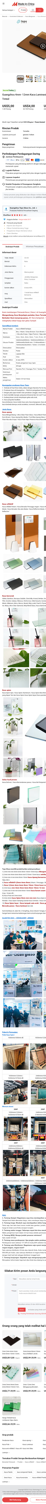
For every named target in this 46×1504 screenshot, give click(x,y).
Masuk (5, 236)
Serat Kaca (8, 1477)
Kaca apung (27, 1440)
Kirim (22, 1309)
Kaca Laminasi (28, 1444)
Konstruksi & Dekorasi (16, 16)
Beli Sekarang (15, 1500)
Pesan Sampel (40, 122)
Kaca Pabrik (8, 1472)
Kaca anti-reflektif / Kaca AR (12, 1448)
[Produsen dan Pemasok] (23, 4)
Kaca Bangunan (30, 16)
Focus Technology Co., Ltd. (37, 1489)
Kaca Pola (5, 1444)
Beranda (4, 16)
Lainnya (5, 1482)
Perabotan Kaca (8, 1440)
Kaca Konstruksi (22, 1477)
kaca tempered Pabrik (24, 1472)
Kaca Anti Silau (28, 1448)
